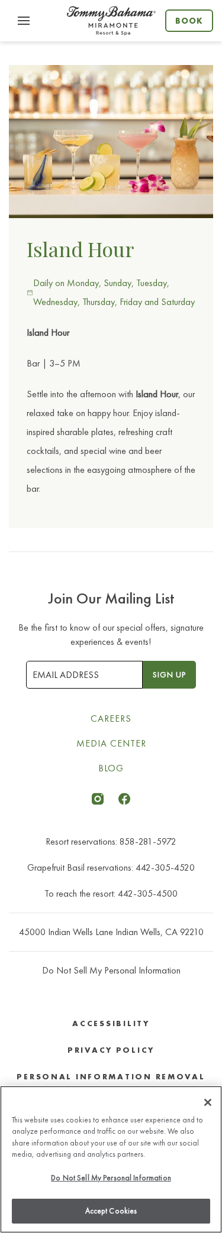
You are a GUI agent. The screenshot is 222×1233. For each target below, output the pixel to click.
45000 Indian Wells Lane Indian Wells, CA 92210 (111, 932)
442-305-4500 (148, 893)
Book (189, 20)
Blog (111, 768)
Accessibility (110, 1023)
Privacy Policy (111, 1050)
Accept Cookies (111, 1211)
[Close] (208, 1102)
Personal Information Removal (111, 1077)
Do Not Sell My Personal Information (111, 1178)
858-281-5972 (148, 841)
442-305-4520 (165, 867)
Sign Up (169, 674)
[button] (23, 20)
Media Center (111, 743)
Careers (111, 718)
